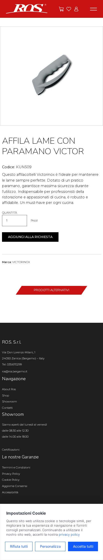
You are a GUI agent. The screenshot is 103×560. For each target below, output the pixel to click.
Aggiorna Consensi (14, 486)
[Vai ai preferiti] (68, 9)
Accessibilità (10, 492)
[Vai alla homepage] (27, 8)
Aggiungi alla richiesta (30, 237)
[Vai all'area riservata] (76, 9)
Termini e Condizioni (16, 467)
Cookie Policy (11, 480)
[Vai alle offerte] (61, 9)
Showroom (9, 401)
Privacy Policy (11, 473)
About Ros (9, 389)
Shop (5, 395)
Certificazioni (11, 449)
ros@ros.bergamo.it (14, 371)
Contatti (7, 408)
